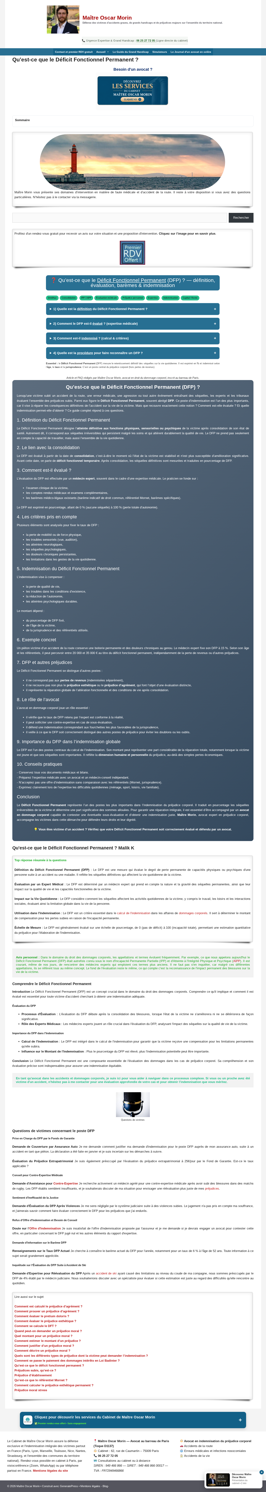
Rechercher (241, 217)
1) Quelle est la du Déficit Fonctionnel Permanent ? (100, 309)
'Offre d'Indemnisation (45, 1228)
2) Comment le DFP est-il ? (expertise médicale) (95, 323)
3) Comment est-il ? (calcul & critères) (91, 338)
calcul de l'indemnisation (133, 913)
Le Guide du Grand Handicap (131, 51)
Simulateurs (159, 51)
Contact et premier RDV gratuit (74, 51)
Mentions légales (90, 1486)
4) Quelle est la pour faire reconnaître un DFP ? (98, 353)
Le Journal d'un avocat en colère (191, 51)
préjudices (212, 1188)
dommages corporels (193, 913)
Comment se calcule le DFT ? (35, 1326)
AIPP (236, 961)
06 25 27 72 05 (146, 40)
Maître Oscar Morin (107, 18)
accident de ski (107, 1273)
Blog (105, 1486)
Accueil (100, 51)
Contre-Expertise (65, 1183)
